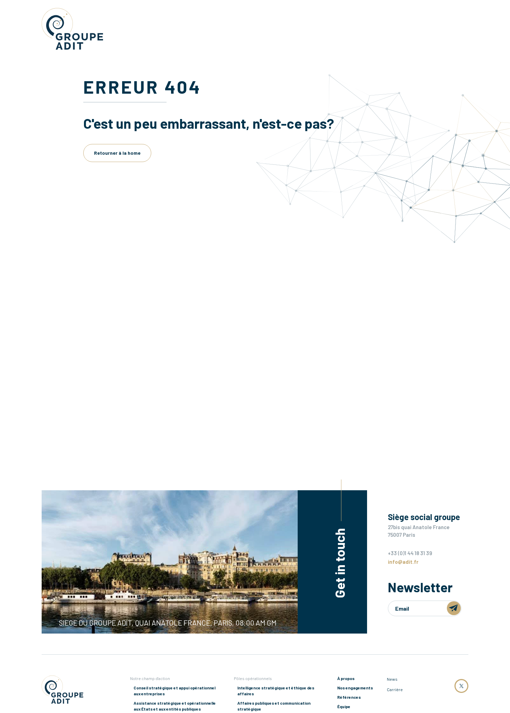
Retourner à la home (117, 153)
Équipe (343, 706)
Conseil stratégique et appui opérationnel (174, 690)
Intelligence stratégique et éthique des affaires (275, 690)
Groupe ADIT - (72, 29)
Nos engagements (355, 687)
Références (349, 697)
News (392, 679)
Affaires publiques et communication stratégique (274, 706)
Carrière (395, 689)
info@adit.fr (403, 562)
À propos (346, 678)
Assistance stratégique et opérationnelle (175, 706)
